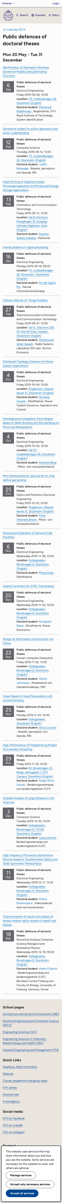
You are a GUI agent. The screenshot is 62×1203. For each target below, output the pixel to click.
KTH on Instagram (14, 1132)
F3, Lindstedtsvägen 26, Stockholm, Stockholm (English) (35, 274)
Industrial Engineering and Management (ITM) (31, 1050)
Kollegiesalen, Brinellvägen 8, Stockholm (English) (33, 564)
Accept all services (22, 1193)
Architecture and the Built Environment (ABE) (31, 1014)
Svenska (40, 15)
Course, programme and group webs (25, 1080)
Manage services (21, 1175)
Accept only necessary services (30, 1184)
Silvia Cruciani (47, 727)
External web (11, 1094)
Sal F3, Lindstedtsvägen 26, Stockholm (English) (36, 454)
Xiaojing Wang (47, 462)
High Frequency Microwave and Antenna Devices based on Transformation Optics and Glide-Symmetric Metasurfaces (30, 859)
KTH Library (10, 1087)
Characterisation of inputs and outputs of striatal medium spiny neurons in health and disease (29, 920)
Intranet (7, 3)
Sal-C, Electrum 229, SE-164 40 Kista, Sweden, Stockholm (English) (35, 331)
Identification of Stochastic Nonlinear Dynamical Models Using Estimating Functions (26, 71)
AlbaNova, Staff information (20, 1066)
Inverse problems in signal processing (25, 247)
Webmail (8, 1073)
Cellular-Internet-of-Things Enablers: (25, 300)
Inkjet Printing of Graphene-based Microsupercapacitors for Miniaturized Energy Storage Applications (31, 186)
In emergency (11, 1101)
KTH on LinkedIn (13, 1125)
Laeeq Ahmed (47, 837)
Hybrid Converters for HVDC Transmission (28, 586)
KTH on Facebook (14, 1118)
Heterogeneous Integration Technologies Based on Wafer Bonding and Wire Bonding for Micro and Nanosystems (31, 423)
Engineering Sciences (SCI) (20, 1032)
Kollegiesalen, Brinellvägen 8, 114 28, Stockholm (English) (31, 829)
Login (56, 3)
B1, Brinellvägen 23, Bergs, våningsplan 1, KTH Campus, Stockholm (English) (35, 772)
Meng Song (46, 572)
